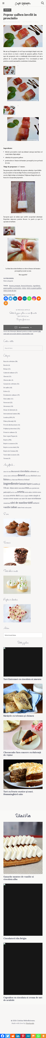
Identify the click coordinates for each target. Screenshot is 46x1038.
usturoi (36, 503)
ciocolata (24, 471)
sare (20, 499)
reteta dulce (28, 492)
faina (6, 479)
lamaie (22, 483)
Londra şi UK (7, 417)
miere (16, 488)
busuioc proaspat (14, 286)
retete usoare (14, 498)
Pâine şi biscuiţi (8, 421)
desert (21, 475)
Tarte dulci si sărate (9, 455)
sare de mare (27, 498)
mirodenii (22, 488)
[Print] (39, 298)
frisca (10, 480)
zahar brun (20, 507)
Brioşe (5, 369)
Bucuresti (15, 471)
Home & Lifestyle (9, 410)
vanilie (6, 507)
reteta (24, 288)
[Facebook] (6, 298)
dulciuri (34, 476)
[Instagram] (34, 298)
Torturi (5, 458)
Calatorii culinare (9, 373)
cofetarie (33, 471)
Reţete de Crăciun (9, 451)
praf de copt (14, 492)
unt (30, 502)
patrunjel (6, 492)
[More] (6, 303)
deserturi (28, 476)
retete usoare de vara (9, 291)
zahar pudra (28, 507)
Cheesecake (7, 380)
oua (27, 487)
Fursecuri (6, 402)
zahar (14, 507)
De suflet (6, 388)
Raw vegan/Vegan (9, 436)
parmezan (35, 488)
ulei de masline (19, 502)
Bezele (5, 365)
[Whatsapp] (29, 298)
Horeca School (23, 479)
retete (34, 492)
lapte (29, 483)
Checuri (5, 376)
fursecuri (15, 480)
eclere (39, 476)
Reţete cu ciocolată (9, 447)
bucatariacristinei (11, 22)
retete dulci (15, 495)
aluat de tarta (7, 471)
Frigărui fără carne (23, 319)
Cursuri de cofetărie (9, 384)
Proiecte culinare (9, 432)
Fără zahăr (6, 399)
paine (30, 488)
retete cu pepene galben (34, 288)
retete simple (24, 496)
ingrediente (36, 286)
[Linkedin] (15, 298)
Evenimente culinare (10, 395)
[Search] (42, 3)
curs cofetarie (12, 476)
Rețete (7, 10)
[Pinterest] (20, 298)
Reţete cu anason (9, 443)
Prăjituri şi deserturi (9, 429)
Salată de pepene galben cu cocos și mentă (23, 313)
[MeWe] (24, 298)
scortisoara (36, 498)
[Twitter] (10, 298)
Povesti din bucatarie (10, 425)
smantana (6, 503)
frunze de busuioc (26, 286)
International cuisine (10, 414)
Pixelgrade (30, 1023)
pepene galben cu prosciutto (12, 288)
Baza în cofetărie (9, 361)
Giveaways (6, 406)
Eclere (5, 391)
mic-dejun (10, 488)
